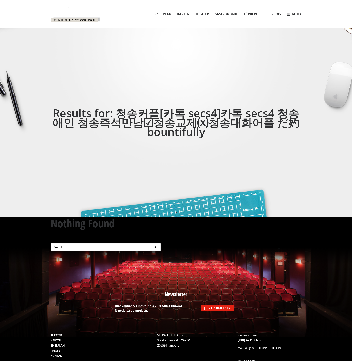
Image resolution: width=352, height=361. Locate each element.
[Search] (106, 247)
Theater (202, 14)
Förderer (252, 14)
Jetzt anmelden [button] (217, 308)
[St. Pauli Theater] (75, 14)
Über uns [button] (273, 14)
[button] (155, 247)
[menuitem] (164, 14)
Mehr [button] (296, 14)
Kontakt (57, 356)
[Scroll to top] (341, 353)
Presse (55, 350)
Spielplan (163, 14)
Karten (183, 14)
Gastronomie (226, 14)
